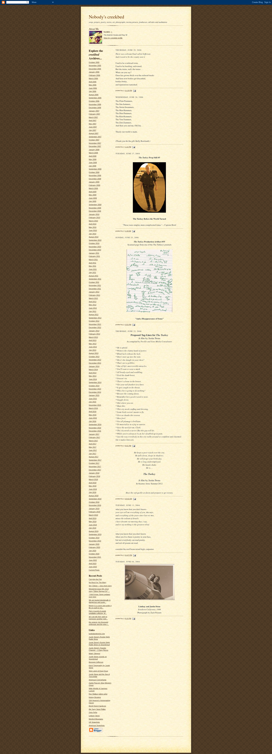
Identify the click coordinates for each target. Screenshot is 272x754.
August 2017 (93, 457)
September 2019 (95, 534)
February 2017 (94, 437)
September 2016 (95, 424)
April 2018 (92, 483)
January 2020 (94, 544)
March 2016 (93, 408)
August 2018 (93, 496)
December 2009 (95, 211)
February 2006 (94, 75)
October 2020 (94, 554)
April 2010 (92, 224)
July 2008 (92, 166)
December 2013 (95, 363)
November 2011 (95, 285)
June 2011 (93, 269)
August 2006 (93, 95)
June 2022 (93, 560)
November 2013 (95, 360)
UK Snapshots (94, 722)
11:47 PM (128, 555)
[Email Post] (134, 90)
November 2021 (95, 557)
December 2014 (95, 392)
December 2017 (95, 470)
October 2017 (94, 463)
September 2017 (95, 460)
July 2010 (92, 234)
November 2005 (95, 65)
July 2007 (92, 130)
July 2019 (92, 528)
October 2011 (94, 282)
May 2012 (92, 305)
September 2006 (95, 98)
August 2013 (93, 353)
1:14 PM (128, 147)
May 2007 (92, 124)
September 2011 (95, 279)
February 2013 (94, 334)
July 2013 (92, 350)
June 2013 (93, 347)
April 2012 (92, 302)
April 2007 (92, 120)
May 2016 (92, 415)
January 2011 (94, 253)
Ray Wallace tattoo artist (98, 694)
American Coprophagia (97, 680)
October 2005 (94, 62)
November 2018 (95, 505)
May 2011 (92, 266)
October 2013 (94, 357)
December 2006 (95, 108)
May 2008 (92, 159)
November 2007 (95, 143)
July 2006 (92, 91)
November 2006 (95, 104)
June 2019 (93, 525)
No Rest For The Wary (97, 582)
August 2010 (93, 237)
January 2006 (94, 72)
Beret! (97, 706)
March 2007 (93, 117)
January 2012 (94, 292)
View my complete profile (113, 38)
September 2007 (95, 137)
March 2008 (93, 153)
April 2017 (92, 444)
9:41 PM (128, 446)
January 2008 (94, 150)
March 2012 (93, 298)
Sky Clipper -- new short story (100, 586)
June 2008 (93, 162)
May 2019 (92, 521)
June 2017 (93, 450)
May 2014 (92, 376)
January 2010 (94, 214)
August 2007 (93, 133)
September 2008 (95, 169)
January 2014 (94, 366)
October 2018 (94, 502)
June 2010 (93, 230)
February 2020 (94, 547)
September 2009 (95, 205)
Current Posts (94, 570)
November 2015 (95, 405)
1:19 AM (128, 231)
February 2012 (94, 295)
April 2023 (92, 564)
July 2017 (92, 454)
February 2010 (94, 217)
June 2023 (93, 567)
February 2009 (94, 185)
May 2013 (92, 344)
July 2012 (92, 311)
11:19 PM (128, 90)
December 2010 (95, 250)
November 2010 (95, 247)
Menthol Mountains (96, 719)
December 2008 (95, 179)
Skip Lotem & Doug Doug (98, 671)
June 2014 (93, 379)
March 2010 (93, 221)
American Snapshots (97, 725)
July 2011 (92, 272)
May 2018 (92, 486)
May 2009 (92, 195)
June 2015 (93, 399)
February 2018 (94, 476)
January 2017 (94, 434)
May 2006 (92, 85)
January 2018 (94, 473)
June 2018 (93, 489)
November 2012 (95, 324)
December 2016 (95, 431)
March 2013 (93, 337)
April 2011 (92, 263)
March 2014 (93, 369)
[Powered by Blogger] (96, 732)
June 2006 (93, 88)
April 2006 (92, 82)
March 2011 (93, 260)
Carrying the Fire (95, 579)
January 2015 (94, 395)
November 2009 (95, 208)
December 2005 (95, 69)
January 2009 (94, 182)
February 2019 (94, 512)
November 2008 (95, 175)
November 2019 (95, 541)
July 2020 (92, 551)
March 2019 (93, 515)
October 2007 (94, 140)
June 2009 (93, 198)
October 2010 (94, 243)
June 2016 (93, 418)
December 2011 (95, 289)
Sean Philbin (97, 709)
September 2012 (95, 318)
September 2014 (95, 382)
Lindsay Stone (94, 716)
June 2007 (93, 127)
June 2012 (93, 308)
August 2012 (93, 314)
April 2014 (92, 373)
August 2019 (93, 531)
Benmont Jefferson (96, 662)
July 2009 (92, 201)
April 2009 (92, 192)
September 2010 (95, 240)
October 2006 (94, 101)
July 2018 (92, 492)
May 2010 (92, 227)
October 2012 (94, 321)
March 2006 (93, 78)
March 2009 (93, 188)
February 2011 (94, 256)
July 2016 (92, 421)
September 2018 (95, 499)
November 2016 (95, 428)
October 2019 (94, 538)
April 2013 (92, 340)
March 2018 (93, 479)
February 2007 (94, 114)
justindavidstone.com (97, 634)
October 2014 (94, 386)
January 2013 (94, 331)
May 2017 (92, 447)
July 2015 (92, 402)
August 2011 (93, 276)
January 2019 (94, 509)
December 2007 (95, 146)
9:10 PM (128, 618)
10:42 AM (128, 499)
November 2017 (95, 466)
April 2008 (92, 156)
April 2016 (92, 412)
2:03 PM (128, 324)
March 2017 (93, 441)
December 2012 (95, 327)
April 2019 (92, 518)
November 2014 (95, 389)
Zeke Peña (93, 712)
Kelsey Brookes (95, 697)
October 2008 (94, 172)
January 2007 (94, 111)
